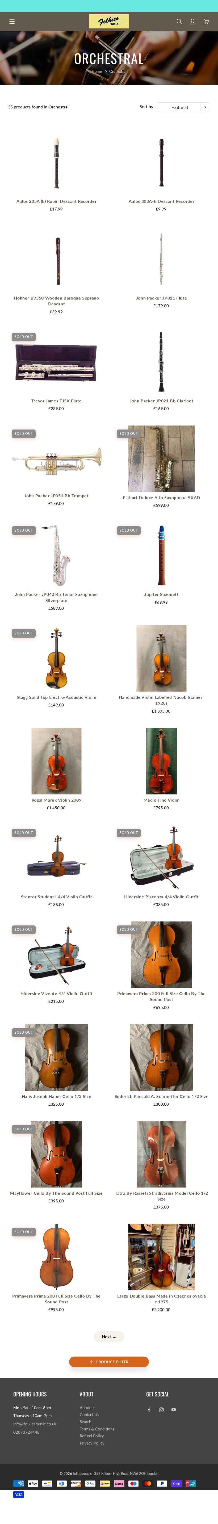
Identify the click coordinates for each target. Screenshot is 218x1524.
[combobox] (183, 107)
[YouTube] (173, 1409)
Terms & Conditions (97, 1429)
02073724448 (26, 1432)
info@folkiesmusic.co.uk (34, 1424)
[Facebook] (149, 1409)
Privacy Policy (92, 1443)
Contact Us (89, 1414)
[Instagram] (161, 1409)
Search (85, 1422)
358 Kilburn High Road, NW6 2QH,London (126, 1473)
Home (97, 71)
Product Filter (112, 1362)
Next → (109, 1336)
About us (87, 1407)
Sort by (146, 106)
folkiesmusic (82, 1473)
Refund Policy (92, 1436)
